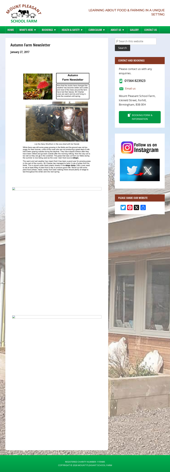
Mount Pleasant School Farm (23, 14)
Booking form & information (142, 117)
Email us (130, 88)
